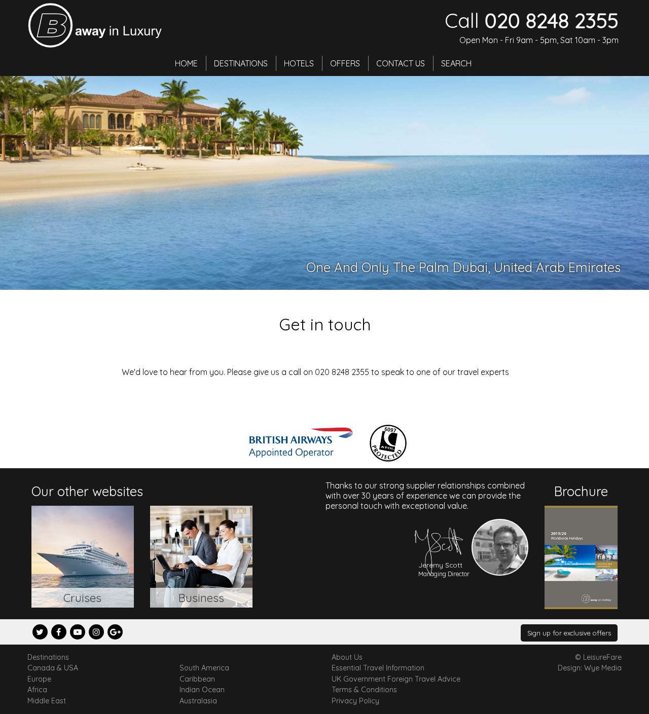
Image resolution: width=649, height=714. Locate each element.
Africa (37, 689)
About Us (347, 657)
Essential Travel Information (378, 667)
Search (456, 63)
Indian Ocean (202, 689)
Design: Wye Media (590, 667)
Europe (39, 679)
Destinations (241, 63)
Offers (345, 63)
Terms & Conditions (364, 689)
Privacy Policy (355, 700)
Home (186, 63)
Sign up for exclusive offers (569, 633)
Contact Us (400, 63)
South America (204, 667)
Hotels (299, 63)
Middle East (46, 700)
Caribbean (197, 679)
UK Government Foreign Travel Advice (396, 679)
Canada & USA (52, 667)
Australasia (198, 700)
